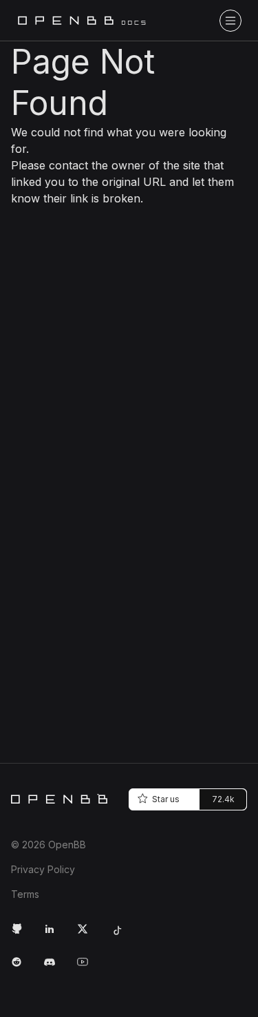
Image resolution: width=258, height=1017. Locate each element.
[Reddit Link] (22, 967)
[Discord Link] (55, 967)
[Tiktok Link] (121, 934)
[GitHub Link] (22, 934)
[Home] (59, 799)
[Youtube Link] (88, 967)
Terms (25, 894)
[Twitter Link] (88, 934)
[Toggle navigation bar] (230, 21)
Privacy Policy (43, 869)
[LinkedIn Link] (55, 934)
